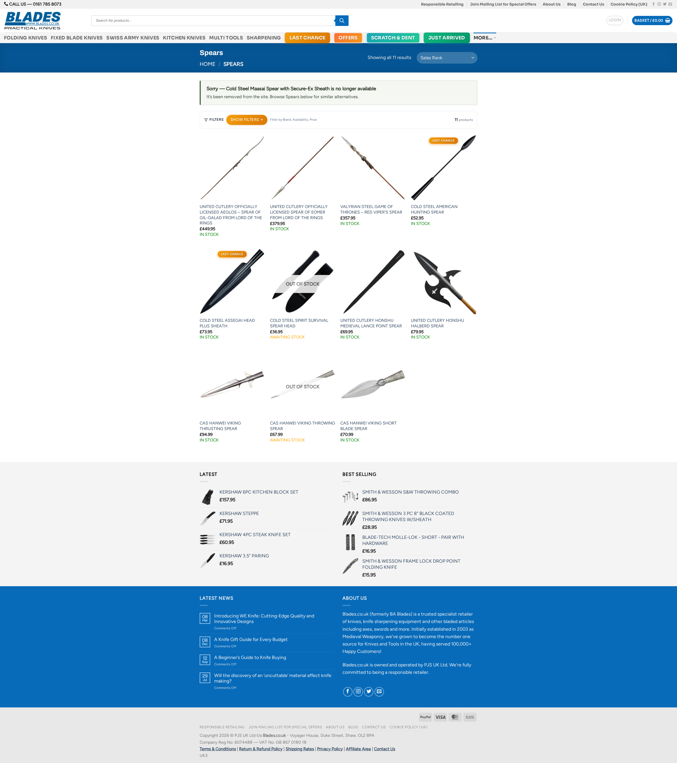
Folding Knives (25, 38)
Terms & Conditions (218, 748)
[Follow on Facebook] (653, 4)
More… (483, 38)
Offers (348, 38)
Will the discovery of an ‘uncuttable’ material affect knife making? (272, 678)
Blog (571, 4)
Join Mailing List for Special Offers (503, 4)
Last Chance (308, 38)
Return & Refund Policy (260, 748)
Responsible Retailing (442, 4)
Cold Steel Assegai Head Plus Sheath (227, 323)
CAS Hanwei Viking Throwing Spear (302, 426)
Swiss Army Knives (132, 38)
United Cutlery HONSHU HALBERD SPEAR (437, 323)
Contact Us (593, 4)
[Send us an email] (670, 4)
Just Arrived (446, 38)
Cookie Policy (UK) (629, 4)
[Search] (342, 20)
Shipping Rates (300, 748)
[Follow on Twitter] (664, 4)
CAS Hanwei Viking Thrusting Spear (220, 426)
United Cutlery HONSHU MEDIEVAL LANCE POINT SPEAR (371, 323)
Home (208, 64)
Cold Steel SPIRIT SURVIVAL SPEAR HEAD (299, 323)
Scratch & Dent (393, 38)
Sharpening (264, 38)
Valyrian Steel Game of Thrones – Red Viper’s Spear (371, 209)
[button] (614, 20)
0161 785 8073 (47, 4)
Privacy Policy (330, 748)
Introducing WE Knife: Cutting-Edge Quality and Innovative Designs (264, 618)
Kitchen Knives (184, 38)
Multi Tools (226, 38)
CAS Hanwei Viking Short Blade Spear (368, 426)
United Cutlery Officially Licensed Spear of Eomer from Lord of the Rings (299, 212)
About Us (552, 4)
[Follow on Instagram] (659, 4)
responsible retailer (408, 672)
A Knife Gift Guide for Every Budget (251, 639)
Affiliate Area (358, 748)
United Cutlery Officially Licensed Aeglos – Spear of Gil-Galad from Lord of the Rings (231, 214)
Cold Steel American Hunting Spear (434, 209)
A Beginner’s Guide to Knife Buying (250, 657)
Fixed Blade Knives (77, 38)
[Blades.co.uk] (43, 21)
